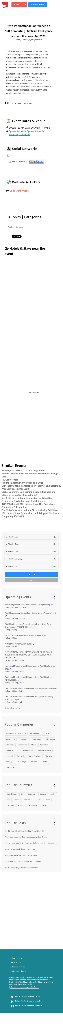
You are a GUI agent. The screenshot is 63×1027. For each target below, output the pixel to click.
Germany (26, 800)
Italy (8, 800)
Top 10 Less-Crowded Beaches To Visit (20, 849)
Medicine (10, 767)
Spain (52, 794)
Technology (34, 734)
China (16, 800)
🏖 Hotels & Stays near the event (25, 251)
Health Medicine (44, 751)
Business (34, 762)
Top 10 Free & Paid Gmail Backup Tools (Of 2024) (24, 831)
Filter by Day (13, 537)
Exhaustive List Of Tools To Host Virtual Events (23, 862)
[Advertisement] (31, 425)
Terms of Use (16, 963)
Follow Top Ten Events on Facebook (28, 1006)
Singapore (32, 794)
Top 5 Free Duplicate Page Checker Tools (21, 855)
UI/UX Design (21, 762)
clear (55, 537)
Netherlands (32, 806)
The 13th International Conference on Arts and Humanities (30, 688)
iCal (17, 161)
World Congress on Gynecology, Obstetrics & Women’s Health (31, 613)
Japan (44, 806)
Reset (31, 580)
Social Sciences (35, 756)
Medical (9, 756)
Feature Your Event (18, 971)
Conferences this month (16, 734)
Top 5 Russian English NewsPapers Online (21, 868)
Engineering (23, 739)
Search (31, 574)
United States (11, 794)
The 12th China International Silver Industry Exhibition (30, 510)
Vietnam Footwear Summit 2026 (18, 644)
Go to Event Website (19, 191)
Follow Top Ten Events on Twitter (27, 996)
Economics (22, 745)
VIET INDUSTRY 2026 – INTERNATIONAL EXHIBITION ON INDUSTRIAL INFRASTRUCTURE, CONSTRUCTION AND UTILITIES (29, 655)
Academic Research (15, 227)
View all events (12, 708)
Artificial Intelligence (25, 751)
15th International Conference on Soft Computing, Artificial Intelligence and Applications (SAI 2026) (29, 31)
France (20, 806)
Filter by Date (13, 544)
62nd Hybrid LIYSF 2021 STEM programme (23, 471)
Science (9, 751)
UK (22, 794)
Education (44, 745)
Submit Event (38, 4)
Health (44, 762)
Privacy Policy (16, 958)
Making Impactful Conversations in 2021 (22, 483)
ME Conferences (10, 480)
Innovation (37, 739)
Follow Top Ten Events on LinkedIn (28, 1001)
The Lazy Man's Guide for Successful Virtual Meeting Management (31, 843)
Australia (10, 806)
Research (20, 756)
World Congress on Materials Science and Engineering (27, 605)
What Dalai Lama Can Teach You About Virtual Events (26, 837)
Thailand (38, 800)
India (48, 800)
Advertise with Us (18, 967)
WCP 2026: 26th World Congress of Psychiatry (24, 635)
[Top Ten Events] (5, 5)
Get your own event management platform (24, 987)
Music (33, 745)
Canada (43, 794)
